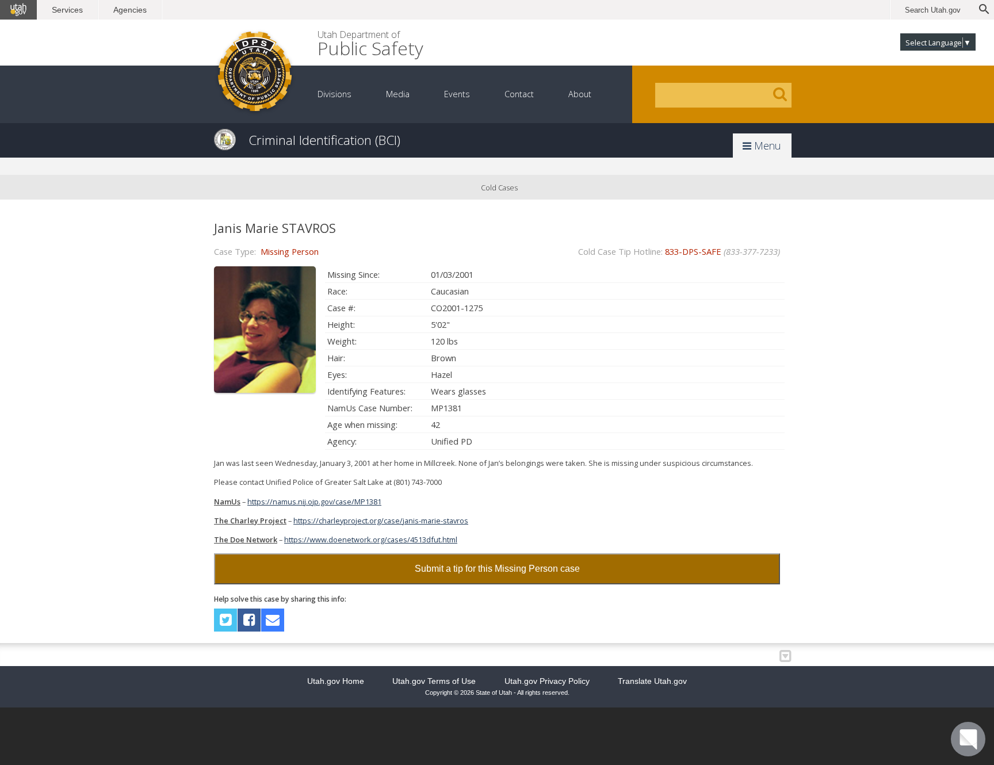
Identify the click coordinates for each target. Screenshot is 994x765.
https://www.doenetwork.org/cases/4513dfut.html (370, 539)
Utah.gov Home (335, 681)
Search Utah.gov (933, 10)
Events (457, 94)
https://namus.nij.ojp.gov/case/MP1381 (314, 501)
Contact (519, 94)
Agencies (130, 9)
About (579, 94)
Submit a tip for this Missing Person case (497, 568)
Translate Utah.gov (652, 681)
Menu (766, 145)
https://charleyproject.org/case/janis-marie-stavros (380, 520)
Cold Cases (499, 187)
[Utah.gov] (18, 10)
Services (67, 9)
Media (398, 94)
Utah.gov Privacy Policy (547, 681)
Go (780, 94)
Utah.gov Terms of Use (434, 681)
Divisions (334, 94)
